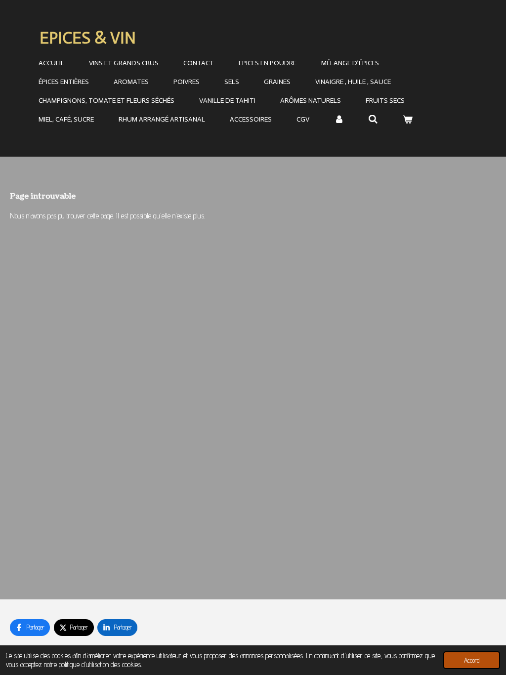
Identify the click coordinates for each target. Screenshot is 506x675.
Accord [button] (471, 660)
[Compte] (339, 119)
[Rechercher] (373, 119)
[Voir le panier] (407, 119)
